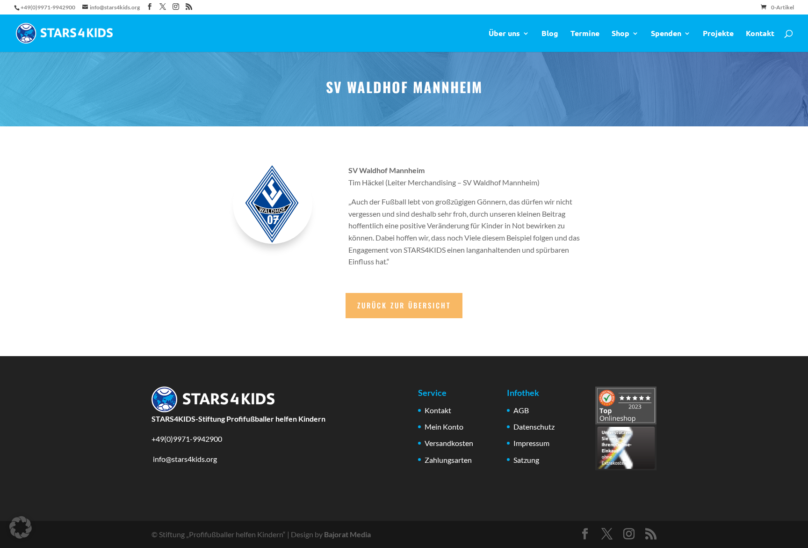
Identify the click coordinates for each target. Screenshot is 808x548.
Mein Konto (444, 426)
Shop (620, 34)
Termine (584, 34)
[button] (20, 527)
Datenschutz (534, 426)
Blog (549, 34)
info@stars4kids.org (184, 458)
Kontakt (760, 34)
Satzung (526, 459)
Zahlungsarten (448, 459)
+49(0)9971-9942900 (187, 438)
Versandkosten (449, 442)
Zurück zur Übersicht (404, 305)
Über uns (504, 34)
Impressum (531, 442)
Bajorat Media (347, 534)
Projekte (718, 34)
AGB (521, 410)
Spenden (666, 34)
